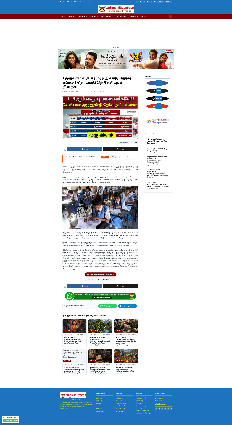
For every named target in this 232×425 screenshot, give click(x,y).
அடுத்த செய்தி (108, 279)
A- (130, 142)
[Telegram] (154, 2)
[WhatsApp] (151, 2)
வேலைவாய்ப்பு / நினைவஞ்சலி (141, 407)
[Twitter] (141, 2)
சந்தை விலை (120, 411)
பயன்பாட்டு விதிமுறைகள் (144, 413)
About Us (71, 16)
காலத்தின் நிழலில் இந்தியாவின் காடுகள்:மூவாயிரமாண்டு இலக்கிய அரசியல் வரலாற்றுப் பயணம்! (100, 341)
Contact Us (144, 16)
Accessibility (162, 422)
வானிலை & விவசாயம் (123, 406)
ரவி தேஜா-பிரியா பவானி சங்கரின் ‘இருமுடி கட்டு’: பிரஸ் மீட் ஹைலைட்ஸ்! (157, 141)
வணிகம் (133, 16)
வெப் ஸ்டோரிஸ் (121, 403)
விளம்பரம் (139, 403)
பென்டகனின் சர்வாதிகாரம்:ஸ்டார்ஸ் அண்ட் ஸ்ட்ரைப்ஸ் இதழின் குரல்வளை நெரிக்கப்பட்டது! (126, 341)
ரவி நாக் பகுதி (121, 16)
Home (63, 16)
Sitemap (154, 422)
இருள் (161, 1)
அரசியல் (99, 398)
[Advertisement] (116, 33)
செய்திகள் (81, 16)
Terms (170, 422)
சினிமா (93, 16)
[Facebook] (137, 2)
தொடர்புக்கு (139, 401)
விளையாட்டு (100, 411)
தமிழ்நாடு (99, 401)
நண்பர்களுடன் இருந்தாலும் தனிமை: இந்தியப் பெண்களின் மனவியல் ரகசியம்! (158, 150)
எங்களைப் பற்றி (141, 398)
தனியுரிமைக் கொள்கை (143, 410)
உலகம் (98, 406)
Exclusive (67, 330)
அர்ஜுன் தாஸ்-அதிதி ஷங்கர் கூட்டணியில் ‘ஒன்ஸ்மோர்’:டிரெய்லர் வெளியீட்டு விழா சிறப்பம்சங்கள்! (157, 161)
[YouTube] (148, 2)
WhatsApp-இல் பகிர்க (109, 306)
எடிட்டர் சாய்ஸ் (106, 16)
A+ (136, 142)
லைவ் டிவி (119, 401)
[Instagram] (144, 2)
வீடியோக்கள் (120, 398)
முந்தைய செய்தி (93, 279)
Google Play (159, 398)
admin (65, 91)
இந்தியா (99, 403)
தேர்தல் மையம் (120, 408)
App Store (159, 401)
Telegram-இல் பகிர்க (128, 306)
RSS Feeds (147, 422)
